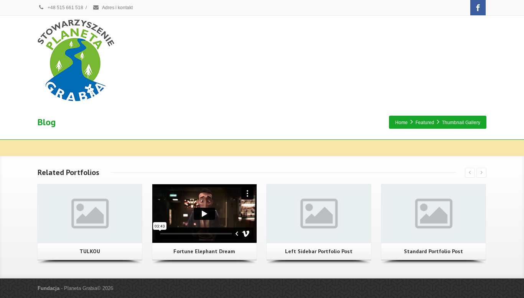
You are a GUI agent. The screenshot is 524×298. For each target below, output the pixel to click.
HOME (158, 59)
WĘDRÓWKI (232, 59)
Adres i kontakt (117, 7)
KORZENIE (192, 59)
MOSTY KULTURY (327, 59)
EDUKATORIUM (276, 59)
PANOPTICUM (464, 59)
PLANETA (372, 59)
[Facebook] (478, 7)
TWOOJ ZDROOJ (416, 59)
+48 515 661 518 (64, 7)
